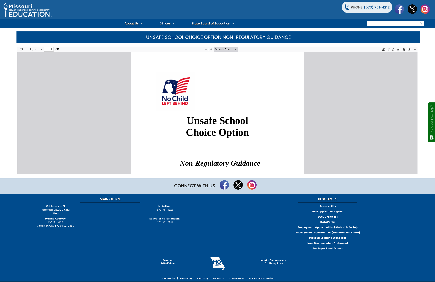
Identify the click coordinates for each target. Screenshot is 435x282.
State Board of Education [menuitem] (210, 24)
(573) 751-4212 (377, 7)
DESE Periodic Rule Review (261, 278)
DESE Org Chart (328, 216)
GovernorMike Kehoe (168, 262)
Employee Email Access (328, 248)
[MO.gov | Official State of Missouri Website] (217, 263)
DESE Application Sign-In (327, 211)
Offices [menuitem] (164, 24)
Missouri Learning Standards (327, 238)
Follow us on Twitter (413, 9)
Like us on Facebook (401, 9)
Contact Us (218, 278)
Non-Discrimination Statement (327, 243)
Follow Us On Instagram (426, 9)
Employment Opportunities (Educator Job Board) (327, 232)
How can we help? (431, 118)
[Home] (110, 9)
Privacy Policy (168, 278)
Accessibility (328, 206)
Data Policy (202, 278)
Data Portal (327, 222)
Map (55, 213)
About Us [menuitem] (131, 24)
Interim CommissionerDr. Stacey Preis (273, 262)
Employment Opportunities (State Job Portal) (328, 227)
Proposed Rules (236, 278)
